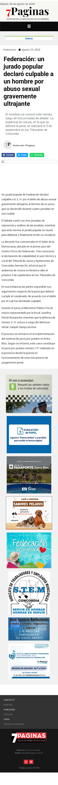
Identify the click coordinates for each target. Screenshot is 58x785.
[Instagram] (26, 762)
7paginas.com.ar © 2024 (29, 768)
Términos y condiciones (14, 724)
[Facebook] (31, 762)
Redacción (8, 704)
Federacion (9, 49)
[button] (29, 26)
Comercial (8, 714)
